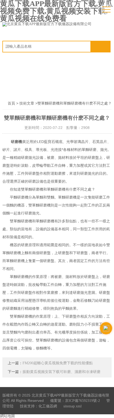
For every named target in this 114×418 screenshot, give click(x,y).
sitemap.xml (72, 406)
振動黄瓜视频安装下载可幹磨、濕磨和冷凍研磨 (61, 372)
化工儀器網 (47, 406)
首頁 (11, 103)
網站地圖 (7, 416)
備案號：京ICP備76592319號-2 (75, 401)
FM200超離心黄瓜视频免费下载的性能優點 (58, 363)
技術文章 (26, 103)
